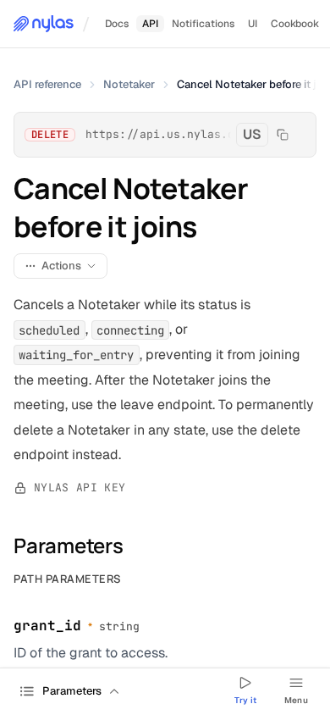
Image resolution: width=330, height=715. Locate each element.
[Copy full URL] (282, 134)
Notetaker (129, 84)
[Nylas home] (44, 23)
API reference (47, 84)
